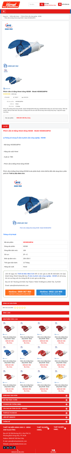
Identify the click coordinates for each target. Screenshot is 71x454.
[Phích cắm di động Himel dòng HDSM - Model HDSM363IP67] (27, 352)
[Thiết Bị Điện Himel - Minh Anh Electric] (11, 8)
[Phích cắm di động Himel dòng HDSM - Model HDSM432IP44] (9, 376)
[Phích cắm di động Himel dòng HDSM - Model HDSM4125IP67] (44, 328)
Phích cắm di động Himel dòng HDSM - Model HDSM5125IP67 (9, 338)
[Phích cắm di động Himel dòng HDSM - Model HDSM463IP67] (61, 328)
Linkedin (25, 97)
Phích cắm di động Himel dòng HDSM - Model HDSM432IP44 (9, 386)
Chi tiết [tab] (5, 126)
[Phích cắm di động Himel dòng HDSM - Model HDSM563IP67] (27, 328)
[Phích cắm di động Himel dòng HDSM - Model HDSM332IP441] (61, 376)
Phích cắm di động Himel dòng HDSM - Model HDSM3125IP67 (9, 362)
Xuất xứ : (12, 104)
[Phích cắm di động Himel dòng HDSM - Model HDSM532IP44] (44, 352)
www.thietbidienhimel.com (17, 444)
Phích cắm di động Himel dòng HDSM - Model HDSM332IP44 (44, 386)
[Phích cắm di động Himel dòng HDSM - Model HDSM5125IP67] (9, 328)
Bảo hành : (11, 106)
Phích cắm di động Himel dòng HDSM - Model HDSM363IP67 (26, 362)
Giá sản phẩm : (9, 118)
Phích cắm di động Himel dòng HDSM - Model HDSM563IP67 (26, 338)
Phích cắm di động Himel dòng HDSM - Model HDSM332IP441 (61, 386)
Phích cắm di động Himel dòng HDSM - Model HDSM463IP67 (61, 338)
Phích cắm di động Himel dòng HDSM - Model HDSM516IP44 (61, 362)
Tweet (16, 97)
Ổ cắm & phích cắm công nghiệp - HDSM (42, 276)
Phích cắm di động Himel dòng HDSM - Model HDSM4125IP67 (44, 338)
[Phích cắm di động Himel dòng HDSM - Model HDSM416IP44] (27, 376)
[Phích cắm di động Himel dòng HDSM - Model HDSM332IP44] (44, 376)
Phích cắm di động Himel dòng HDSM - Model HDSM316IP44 (35, 228)
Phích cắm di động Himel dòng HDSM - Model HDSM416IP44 (26, 386)
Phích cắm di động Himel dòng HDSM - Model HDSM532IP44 (44, 362)
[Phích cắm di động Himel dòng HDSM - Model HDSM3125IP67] (9, 352)
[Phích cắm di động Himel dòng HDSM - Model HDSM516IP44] (61, 352)
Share (7, 97)
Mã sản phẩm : (10, 101)
